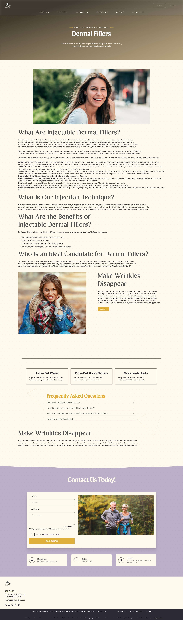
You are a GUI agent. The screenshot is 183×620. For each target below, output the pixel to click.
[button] (44, 12)
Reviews (120, 12)
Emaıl (34, 496)
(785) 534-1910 (158, 618)
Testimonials (102, 12)
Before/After (138, 12)
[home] (8, 5)
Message (35, 509)
